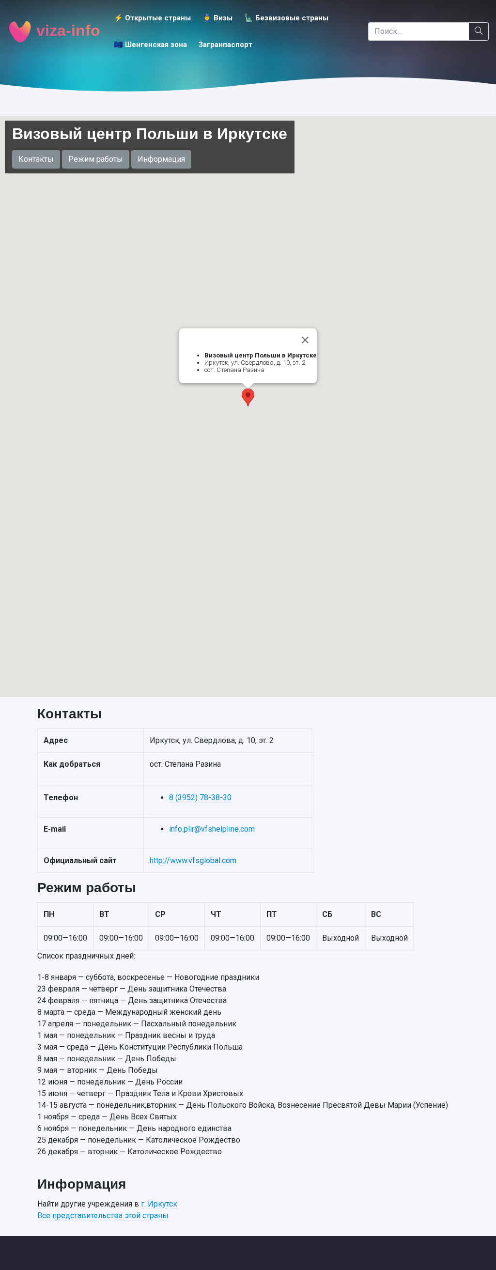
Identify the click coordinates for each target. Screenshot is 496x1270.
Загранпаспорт (225, 44)
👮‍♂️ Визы (217, 18)
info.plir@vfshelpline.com (212, 829)
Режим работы (95, 159)
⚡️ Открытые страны (152, 18)
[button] (248, 397)
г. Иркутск (159, 1203)
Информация (161, 159)
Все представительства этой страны (103, 1215)
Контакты (36, 159)
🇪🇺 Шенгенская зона (150, 44)
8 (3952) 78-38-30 (200, 797)
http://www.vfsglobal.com (193, 860)
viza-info (66, 30)
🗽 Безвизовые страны (286, 18)
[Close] (305, 340)
